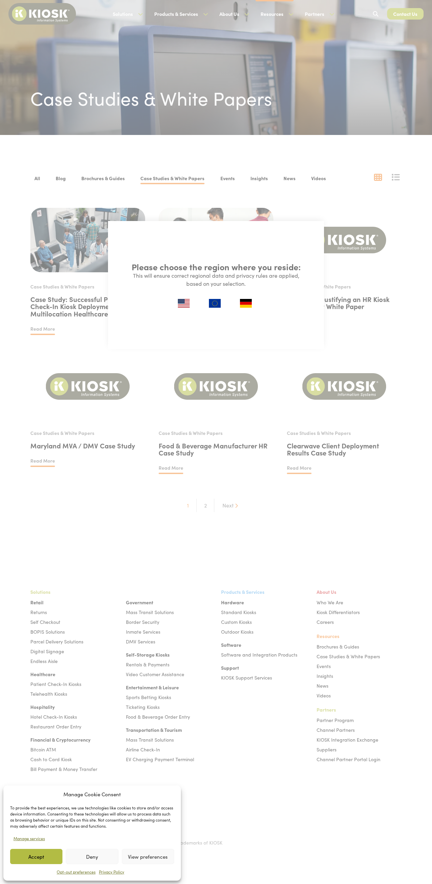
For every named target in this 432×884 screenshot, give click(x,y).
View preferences (148, 856)
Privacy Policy (111, 872)
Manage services (29, 838)
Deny (92, 856)
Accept (36, 856)
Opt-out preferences (76, 872)
